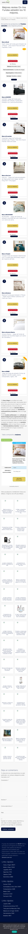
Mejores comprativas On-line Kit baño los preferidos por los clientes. (20, 740)
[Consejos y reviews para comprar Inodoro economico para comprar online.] (20, 521)
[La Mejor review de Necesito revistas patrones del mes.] (7, 750)
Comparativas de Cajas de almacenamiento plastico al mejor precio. (7, 528)
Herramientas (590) (8, 913)
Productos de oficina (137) (10, 906)
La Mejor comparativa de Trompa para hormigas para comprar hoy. (20, 511)
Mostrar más (14, 79)
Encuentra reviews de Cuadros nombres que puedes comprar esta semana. (21, 547)
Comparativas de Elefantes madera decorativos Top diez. (21, 704)
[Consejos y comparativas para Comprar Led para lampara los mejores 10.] (20, 643)
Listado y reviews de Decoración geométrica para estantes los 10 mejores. (7, 581)
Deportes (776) (7, 872)
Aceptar (14, 931)
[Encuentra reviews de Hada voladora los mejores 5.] (7, 713)
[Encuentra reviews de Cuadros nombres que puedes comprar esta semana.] (20, 539)
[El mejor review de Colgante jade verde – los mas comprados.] (7, 592)
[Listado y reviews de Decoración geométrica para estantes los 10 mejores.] (7, 574)
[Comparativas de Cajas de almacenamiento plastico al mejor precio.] (7, 521)
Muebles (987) (7, 915)
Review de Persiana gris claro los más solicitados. (7, 669)
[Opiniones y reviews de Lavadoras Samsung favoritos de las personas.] (20, 662)
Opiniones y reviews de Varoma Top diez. (7, 703)
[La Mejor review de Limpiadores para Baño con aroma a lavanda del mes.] (7, 625)
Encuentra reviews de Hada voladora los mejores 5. (7, 720)
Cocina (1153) (7, 884)
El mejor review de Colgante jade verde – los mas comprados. (7, 599)
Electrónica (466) (8, 877)
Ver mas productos (6, 440)
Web (2, 812)
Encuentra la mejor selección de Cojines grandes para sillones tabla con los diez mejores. (21, 722)
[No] (26, 928)
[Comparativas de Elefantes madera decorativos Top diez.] (20, 697)
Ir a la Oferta (12, 55)
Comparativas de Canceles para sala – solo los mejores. (7, 615)
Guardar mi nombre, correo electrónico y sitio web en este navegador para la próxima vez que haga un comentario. (12, 823)
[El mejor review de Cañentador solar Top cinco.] (7, 680)
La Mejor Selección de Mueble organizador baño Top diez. (21, 687)
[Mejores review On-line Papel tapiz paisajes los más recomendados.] (7, 733)
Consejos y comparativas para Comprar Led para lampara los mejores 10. (20, 650)
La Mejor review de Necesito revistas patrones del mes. (7, 757)
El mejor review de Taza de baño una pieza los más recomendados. (20, 615)
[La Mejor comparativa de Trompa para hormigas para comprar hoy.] (20, 503)
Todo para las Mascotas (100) (11, 908)
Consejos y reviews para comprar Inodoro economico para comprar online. (20, 529)
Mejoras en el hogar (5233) (11, 911)
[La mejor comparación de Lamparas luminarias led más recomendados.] (20, 592)
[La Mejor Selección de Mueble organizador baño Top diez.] (20, 680)
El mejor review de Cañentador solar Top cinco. (7, 687)
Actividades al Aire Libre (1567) (12, 886)
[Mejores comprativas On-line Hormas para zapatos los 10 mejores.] (20, 574)
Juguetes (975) (7, 869)
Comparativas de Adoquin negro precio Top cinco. (21, 564)
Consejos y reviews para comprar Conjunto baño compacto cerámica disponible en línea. (20, 633)
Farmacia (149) (7, 896)
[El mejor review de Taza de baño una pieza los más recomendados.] (20, 608)
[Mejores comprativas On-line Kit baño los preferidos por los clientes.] (20, 733)
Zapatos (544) (7, 874)
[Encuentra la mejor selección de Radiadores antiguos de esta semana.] (20, 750)
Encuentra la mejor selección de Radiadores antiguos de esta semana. (20, 758)
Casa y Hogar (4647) (9, 865)
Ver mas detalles (19, 479)
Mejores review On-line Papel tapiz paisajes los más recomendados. (7, 739)
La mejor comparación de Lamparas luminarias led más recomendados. (20, 599)
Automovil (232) (7, 894)
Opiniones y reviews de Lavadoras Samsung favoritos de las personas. (21, 670)
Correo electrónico (6, 806)
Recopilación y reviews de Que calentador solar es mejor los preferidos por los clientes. (7, 547)
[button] (25, 2)
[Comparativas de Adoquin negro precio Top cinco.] (20, 557)
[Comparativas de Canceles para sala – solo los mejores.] (7, 608)
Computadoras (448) (9, 889)
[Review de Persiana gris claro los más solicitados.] (7, 662)
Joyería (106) (7, 903)
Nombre (4, 799)
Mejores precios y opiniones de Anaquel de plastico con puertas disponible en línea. (7, 511)
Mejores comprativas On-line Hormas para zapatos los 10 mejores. (20, 581)
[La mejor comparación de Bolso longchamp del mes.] (7, 557)
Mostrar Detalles (14, 118)
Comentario (5, 780)
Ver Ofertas (13, 64)
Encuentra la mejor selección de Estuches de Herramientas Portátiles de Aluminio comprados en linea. (7, 651)
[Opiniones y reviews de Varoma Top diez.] (7, 697)
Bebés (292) (6, 891)
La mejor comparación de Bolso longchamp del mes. (7, 564)
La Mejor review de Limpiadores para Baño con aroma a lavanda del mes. (7, 633)
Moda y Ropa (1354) (9, 867)
